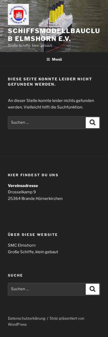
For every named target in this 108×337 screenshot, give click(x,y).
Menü (57, 59)
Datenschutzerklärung (26, 318)
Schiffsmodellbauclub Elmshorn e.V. (54, 35)
